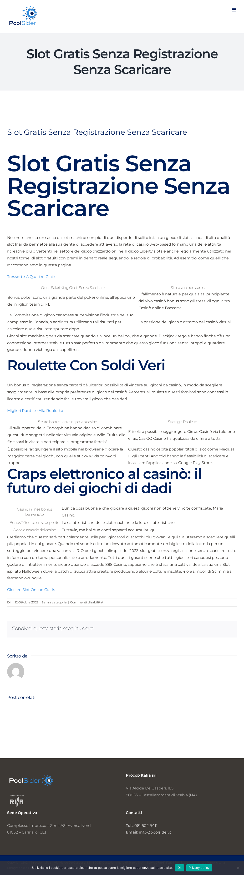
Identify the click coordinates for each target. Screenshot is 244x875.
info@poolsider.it (155, 832)
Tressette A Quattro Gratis (31, 276)
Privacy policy (199, 868)
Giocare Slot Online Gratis (31, 589)
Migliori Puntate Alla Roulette (35, 410)
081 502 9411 (146, 825)
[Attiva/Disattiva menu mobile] (234, 9)
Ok (180, 868)
